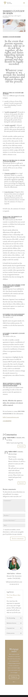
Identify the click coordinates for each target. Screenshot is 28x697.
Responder (21, 446)
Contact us (14, 677)
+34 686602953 (7, 421)
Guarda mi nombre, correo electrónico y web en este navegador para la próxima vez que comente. (13, 532)
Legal (18, 16)
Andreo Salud (8, 16)
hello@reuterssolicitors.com (11, 417)
